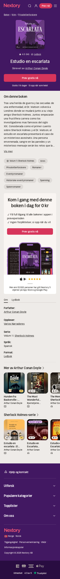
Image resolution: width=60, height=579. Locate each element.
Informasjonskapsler (14, 547)
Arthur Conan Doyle (36, 68)
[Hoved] (55, 6)
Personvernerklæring (29, 542)
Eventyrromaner (14, 173)
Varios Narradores (14, 323)
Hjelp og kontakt (18, 472)
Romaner (36, 167)
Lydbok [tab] (16, 299)
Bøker (7, 15)
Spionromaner (13, 186)
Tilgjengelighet (11, 542)
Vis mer (8, 151)
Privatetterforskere (27, 15)
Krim (14, 15)
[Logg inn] (36, 6)
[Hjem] (15, 6)
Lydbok (8, 356)
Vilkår (43, 542)
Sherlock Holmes (24, 335)
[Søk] (29, 6)
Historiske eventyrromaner (20, 180)
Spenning (45, 180)
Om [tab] (6, 299)
